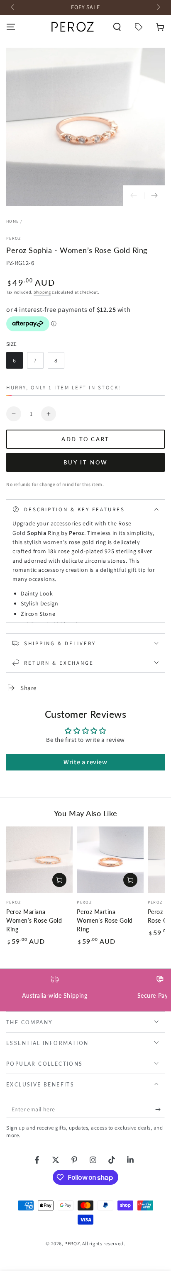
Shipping (42, 292)
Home (12, 221)
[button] (117, 27)
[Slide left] (13, 7)
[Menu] (11, 27)
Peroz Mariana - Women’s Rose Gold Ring (34, 921)
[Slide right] (158, 7)
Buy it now (86, 462)
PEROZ (13, 238)
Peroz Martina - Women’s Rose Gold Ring (104, 921)
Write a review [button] (85, 762)
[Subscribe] (160, 1110)
